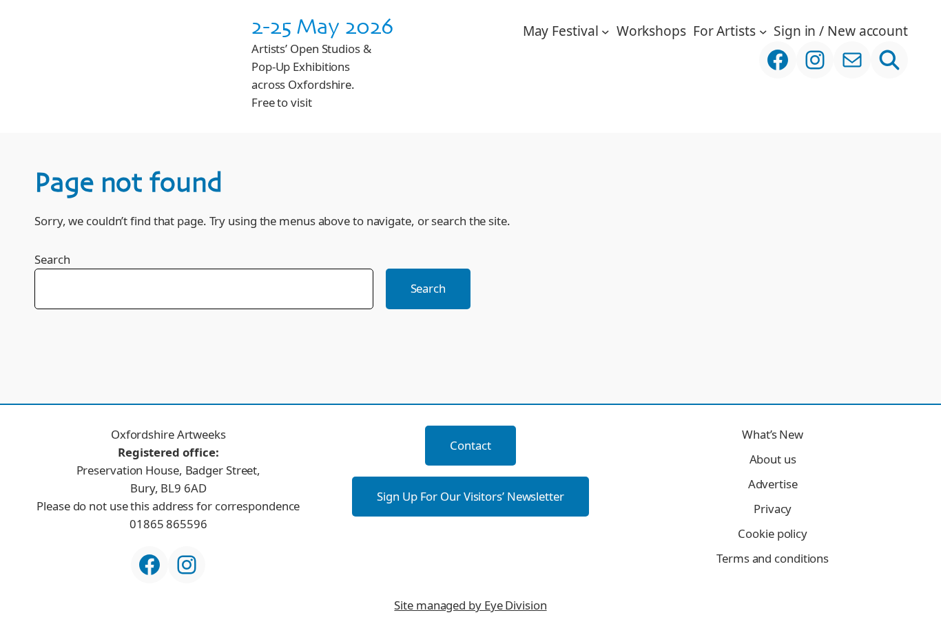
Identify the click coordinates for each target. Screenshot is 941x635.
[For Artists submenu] (763, 31)
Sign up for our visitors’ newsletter (470, 496)
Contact (470, 445)
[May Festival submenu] (605, 31)
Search (52, 259)
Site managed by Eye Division (470, 605)
